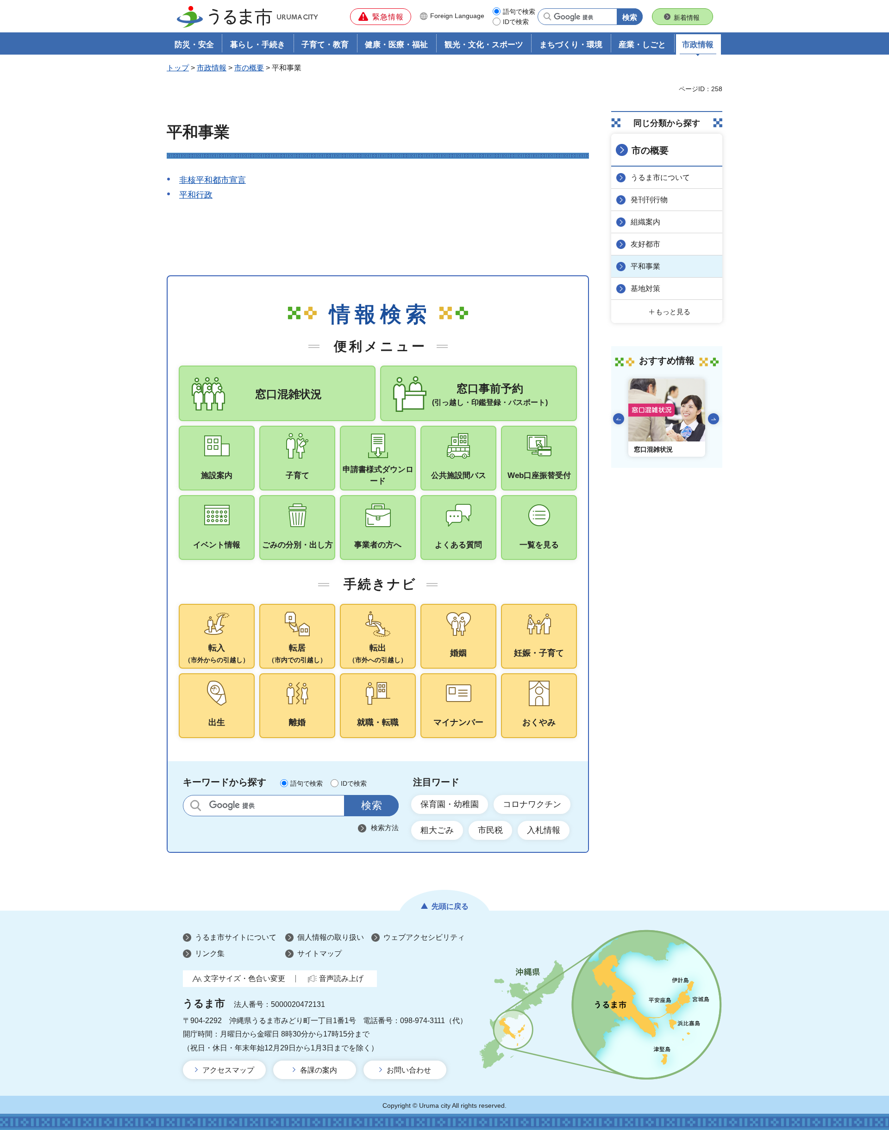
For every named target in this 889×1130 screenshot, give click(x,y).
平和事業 (645, 266)
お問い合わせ (409, 1070)
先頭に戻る (450, 906)
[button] (380, 16)
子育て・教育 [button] (325, 44)
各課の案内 (318, 1070)
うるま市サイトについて (235, 937)
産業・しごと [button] (642, 44)
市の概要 (249, 68)
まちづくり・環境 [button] (570, 44)
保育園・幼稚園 (449, 804)
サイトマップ (319, 953)
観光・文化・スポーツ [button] (483, 44)
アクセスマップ (228, 1070)
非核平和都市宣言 (212, 180)
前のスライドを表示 (618, 418)
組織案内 (645, 222)
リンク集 (210, 953)
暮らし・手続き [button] (257, 44)
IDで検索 (516, 21)
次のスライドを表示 (713, 418)
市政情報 (211, 68)
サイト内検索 (195, 805)
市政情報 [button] (698, 44)
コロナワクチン (532, 804)
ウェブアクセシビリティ (424, 937)
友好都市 (645, 244)
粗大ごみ (437, 830)
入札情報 (543, 830)
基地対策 (645, 288)
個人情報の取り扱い (330, 937)
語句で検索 (519, 11)
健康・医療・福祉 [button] (396, 44)
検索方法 (385, 828)
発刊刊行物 (649, 200)
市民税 (490, 830)
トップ (178, 68)
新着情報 (687, 17)
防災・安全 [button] (194, 44)
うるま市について (660, 177)
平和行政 (196, 194)
